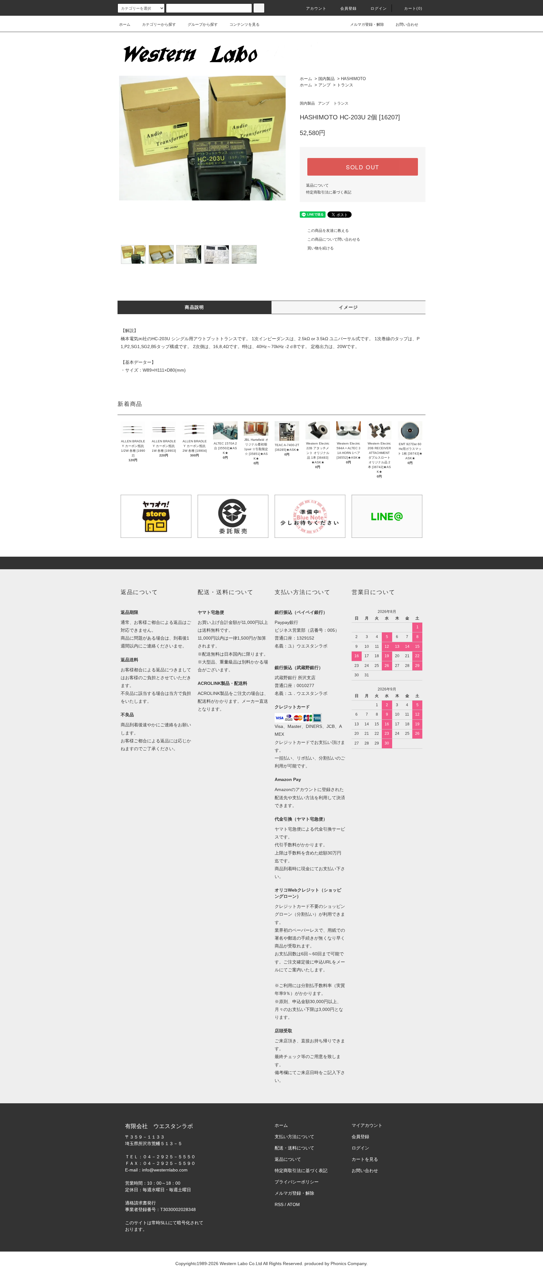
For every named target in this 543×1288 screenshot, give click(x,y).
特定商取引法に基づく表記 (328, 192)
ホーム (124, 24)
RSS (279, 1204)
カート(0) (413, 8)
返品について (317, 185)
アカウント (316, 8)
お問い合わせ (407, 24)
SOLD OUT (362, 167)
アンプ (324, 85)
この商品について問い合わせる (333, 239)
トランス (345, 85)
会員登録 (348, 8)
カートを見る (365, 1159)
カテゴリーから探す (159, 24)
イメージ (348, 307)
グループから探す (203, 24)
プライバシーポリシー (297, 1181)
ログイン (378, 8)
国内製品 (326, 78)
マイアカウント (367, 1125)
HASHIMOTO (353, 78)
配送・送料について (294, 1147)
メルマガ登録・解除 (367, 24)
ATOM (293, 1204)
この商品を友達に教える (328, 230)
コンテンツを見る (244, 24)
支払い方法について (294, 1136)
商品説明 (194, 307)
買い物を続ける (320, 248)
